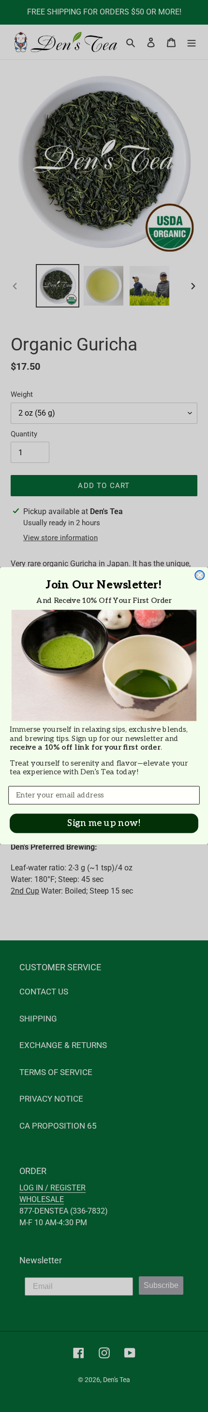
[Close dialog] (199, 575)
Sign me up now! (104, 823)
